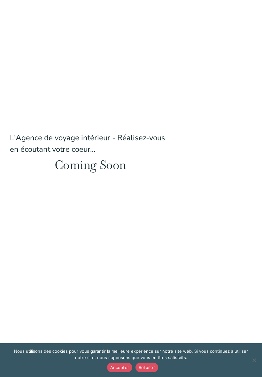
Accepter (119, 367)
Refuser (147, 367)
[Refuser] (254, 360)
